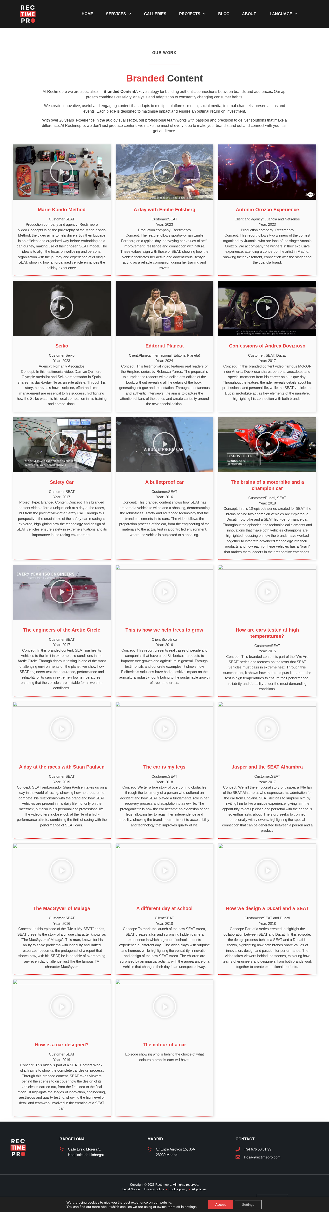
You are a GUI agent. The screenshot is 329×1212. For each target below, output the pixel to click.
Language (280, 14)
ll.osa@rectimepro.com (262, 1157)
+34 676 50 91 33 (257, 1149)
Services (116, 14)
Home (87, 14)
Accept (220, 1204)
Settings (248, 1204)
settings (191, 1207)
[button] (62, 172)
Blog (223, 14)
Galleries (155, 14)
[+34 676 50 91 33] (238, 1149)
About (249, 14)
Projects (189, 14)
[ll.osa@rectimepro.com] (238, 1157)
